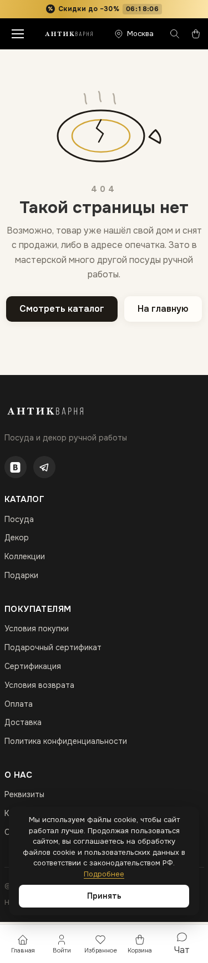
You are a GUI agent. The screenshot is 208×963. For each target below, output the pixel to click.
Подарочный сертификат (53, 647)
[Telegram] (44, 467)
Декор (16, 538)
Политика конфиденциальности (65, 741)
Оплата (18, 704)
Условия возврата (39, 685)
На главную (163, 309)
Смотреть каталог (61, 309)
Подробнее (104, 874)
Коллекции (24, 556)
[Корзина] (195, 33)
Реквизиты (24, 794)
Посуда (19, 519)
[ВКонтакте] (15, 467)
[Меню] (18, 34)
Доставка (23, 722)
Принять (104, 896)
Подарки (21, 575)
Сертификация (32, 666)
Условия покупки (36, 628)
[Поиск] (174, 33)
